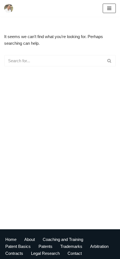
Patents (45, 246)
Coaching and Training (63, 239)
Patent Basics (18, 246)
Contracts (14, 253)
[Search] (109, 60)
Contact (75, 253)
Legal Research (45, 253)
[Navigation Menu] (109, 8)
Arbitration (99, 246)
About (29, 239)
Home (10, 239)
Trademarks (71, 246)
